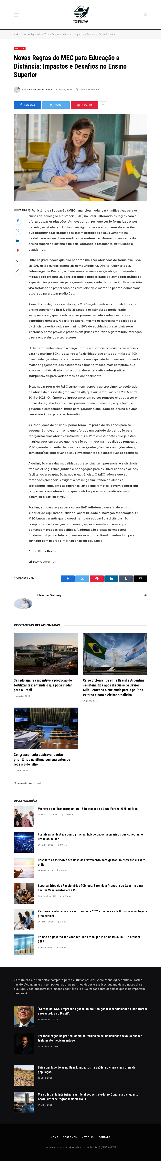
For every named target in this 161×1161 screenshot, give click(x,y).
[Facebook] (18, 221)
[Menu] (16, 14)
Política (19, 48)
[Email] (18, 261)
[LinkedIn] (18, 241)
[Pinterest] (18, 251)
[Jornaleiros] (80, 15)
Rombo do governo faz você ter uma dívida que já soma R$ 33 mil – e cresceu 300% (89, 939)
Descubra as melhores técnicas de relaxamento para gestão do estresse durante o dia (91, 862)
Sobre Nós (70, 1137)
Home (54, 1137)
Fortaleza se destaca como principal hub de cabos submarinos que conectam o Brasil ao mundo (90, 837)
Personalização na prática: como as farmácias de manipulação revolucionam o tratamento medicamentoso (90, 1038)
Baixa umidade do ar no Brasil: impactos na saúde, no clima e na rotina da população (86, 1070)
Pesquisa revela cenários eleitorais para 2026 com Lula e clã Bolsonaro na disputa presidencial (92, 913)
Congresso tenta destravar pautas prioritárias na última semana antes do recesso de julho (42, 759)
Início (16, 34)
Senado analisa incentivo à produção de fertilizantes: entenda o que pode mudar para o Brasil (43, 685)
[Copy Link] (18, 271)
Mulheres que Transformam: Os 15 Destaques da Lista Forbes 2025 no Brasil (88, 809)
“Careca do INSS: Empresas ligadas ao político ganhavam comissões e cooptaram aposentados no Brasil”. (92, 1011)
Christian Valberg (39, 89)
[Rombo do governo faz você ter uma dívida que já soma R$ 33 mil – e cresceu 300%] (24, 944)
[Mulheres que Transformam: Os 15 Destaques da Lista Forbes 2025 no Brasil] (24, 816)
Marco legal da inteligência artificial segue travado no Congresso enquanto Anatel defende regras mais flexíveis (88, 1097)
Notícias (88, 1137)
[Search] (145, 14)
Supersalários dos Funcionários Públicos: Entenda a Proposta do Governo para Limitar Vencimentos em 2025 (90, 888)
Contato (104, 1137)
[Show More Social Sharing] (103, 105)
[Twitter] (18, 231)
